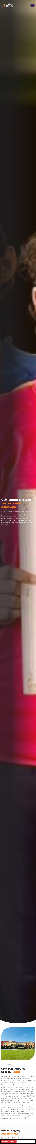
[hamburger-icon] (32, 5)
